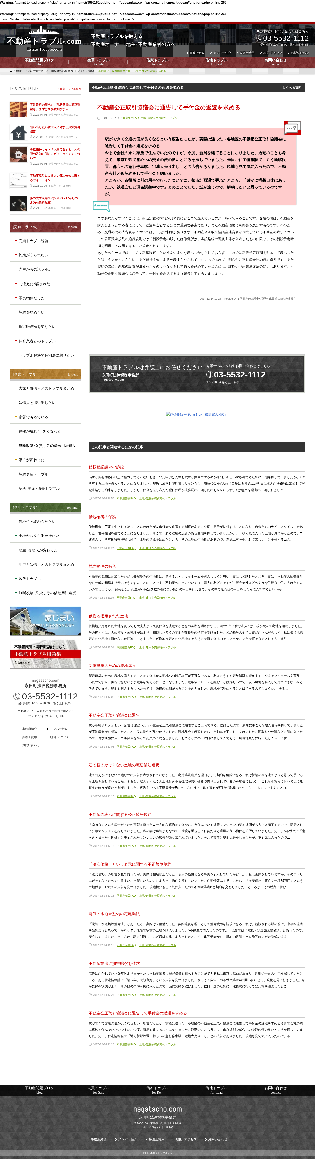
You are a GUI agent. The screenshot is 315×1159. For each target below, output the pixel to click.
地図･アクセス (273, 53)
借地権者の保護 (102, 517)
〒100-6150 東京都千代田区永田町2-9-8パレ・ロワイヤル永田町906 (157, 1122)
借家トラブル (157, 62)
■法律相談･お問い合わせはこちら (283, 37)
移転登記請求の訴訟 (106, 467)
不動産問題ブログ (39, 62)
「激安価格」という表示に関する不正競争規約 (130, 864)
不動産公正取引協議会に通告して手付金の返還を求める (138, 1013)
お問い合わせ (276, 62)
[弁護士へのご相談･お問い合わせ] (197, 374)
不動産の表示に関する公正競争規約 (120, 814)
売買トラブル (98, 62)
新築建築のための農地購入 (112, 666)
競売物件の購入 (102, 566)
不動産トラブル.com (44, 44)
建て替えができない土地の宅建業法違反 (124, 765)
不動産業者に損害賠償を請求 (114, 963)
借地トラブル (216, 62)
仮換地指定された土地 (108, 616)
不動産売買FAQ (129, 117)
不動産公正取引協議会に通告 (114, 715)
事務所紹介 (197, 53)
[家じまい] (45, 621)
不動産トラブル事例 (69, 88)
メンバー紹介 (222, 53)
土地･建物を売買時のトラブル (159, 117)
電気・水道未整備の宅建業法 (114, 914)
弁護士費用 (247, 53)
